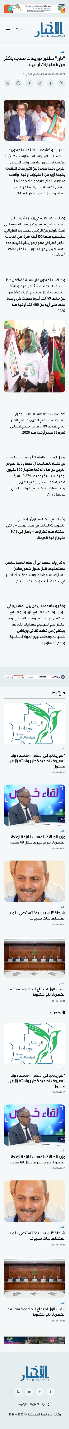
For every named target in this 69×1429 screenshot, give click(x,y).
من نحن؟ (46, 1404)
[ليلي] (22, 29)
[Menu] (8, 29)
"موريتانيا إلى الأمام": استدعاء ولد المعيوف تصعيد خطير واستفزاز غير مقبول (36, 760)
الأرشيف (22, 1404)
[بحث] (17, 29)
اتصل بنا (34, 1404)
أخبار (62, 51)
